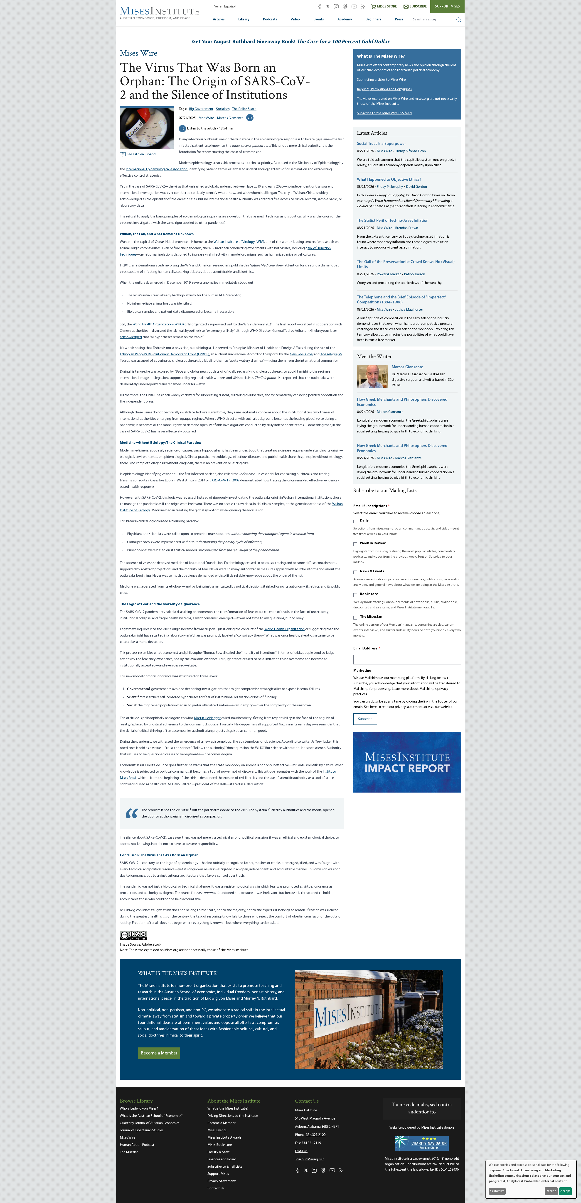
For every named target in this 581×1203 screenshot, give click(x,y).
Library (243, 19)
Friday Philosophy (390, 187)
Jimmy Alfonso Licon (410, 151)
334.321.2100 (315, 1135)
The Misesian (371, 617)
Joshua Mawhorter (409, 310)
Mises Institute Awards (224, 1138)
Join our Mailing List (309, 1159)
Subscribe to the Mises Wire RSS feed (384, 113)
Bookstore (369, 594)
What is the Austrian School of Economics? (151, 1116)
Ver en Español (225, 6)
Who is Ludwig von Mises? (139, 1108)
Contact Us (215, 1188)
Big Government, (201, 109)
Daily (364, 520)
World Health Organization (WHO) (158, 324)
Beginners (373, 19)
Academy (344, 19)
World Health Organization (284, 629)
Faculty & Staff (218, 1152)
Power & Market (389, 274)
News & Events (372, 571)
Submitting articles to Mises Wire (381, 80)
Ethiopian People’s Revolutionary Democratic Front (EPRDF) (164, 354)
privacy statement (409, 707)
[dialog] (531, 1179)
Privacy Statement (221, 1181)
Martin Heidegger (207, 718)
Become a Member (159, 1053)
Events (318, 19)
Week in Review (373, 543)
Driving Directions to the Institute (232, 1116)
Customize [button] (497, 1191)
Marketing (362, 671)
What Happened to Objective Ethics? (389, 180)
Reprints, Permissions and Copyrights (384, 89)
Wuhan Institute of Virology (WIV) (239, 242)
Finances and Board (221, 1159)
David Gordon (416, 187)
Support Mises (447, 6)
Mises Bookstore (219, 1145)
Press (399, 19)
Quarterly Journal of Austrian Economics (149, 1123)
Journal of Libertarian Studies (141, 1130)
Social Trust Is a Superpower (381, 144)
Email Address (367, 648)
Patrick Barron (414, 274)
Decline (551, 1191)
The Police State (244, 109)
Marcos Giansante (230, 118)
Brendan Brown (406, 228)
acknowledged (131, 337)
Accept (565, 1191)
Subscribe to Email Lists (224, 1167)
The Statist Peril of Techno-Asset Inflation (392, 221)
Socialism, (223, 109)
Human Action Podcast (137, 1145)
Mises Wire (138, 54)
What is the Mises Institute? (228, 1108)
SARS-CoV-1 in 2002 (224, 480)
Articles (219, 19)
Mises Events (216, 1130)
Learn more (400, 689)
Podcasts (270, 19)
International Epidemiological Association (156, 169)
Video (295, 19)
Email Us (301, 1151)
